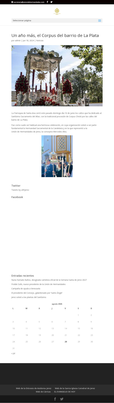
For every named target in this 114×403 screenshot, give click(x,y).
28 (66, 341)
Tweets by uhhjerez (20, 190)
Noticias (40, 40)
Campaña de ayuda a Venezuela (25, 288)
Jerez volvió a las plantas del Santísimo (28, 297)
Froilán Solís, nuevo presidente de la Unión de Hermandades (38, 284)
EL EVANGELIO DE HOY (64, 391)
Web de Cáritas (43, 391)
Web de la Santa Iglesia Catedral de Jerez (75, 388)
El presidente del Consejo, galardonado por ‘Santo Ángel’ (36, 293)
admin (18, 40)
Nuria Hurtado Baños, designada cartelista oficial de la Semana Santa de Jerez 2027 (49, 280)
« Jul (13, 353)
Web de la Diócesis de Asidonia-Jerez (33, 388)
